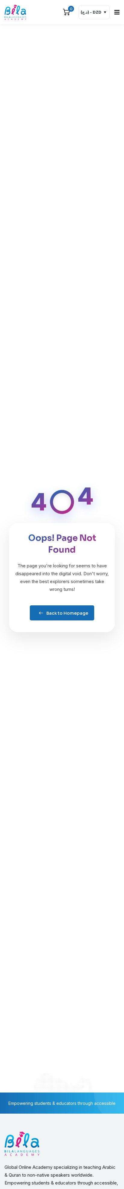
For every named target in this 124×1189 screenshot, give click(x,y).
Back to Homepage (67, 613)
